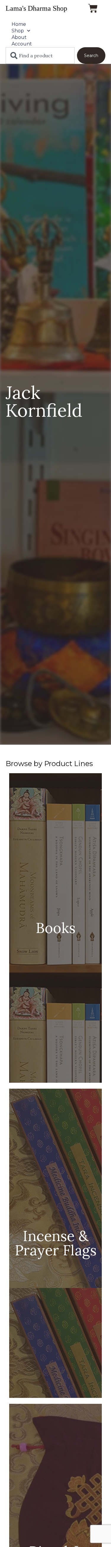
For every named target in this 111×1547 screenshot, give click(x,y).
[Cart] (93, 8)
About (19, 37)
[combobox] (40, 55)
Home (19, 24)
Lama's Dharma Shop (36, 8)
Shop (18, 31)
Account (22, 44)
